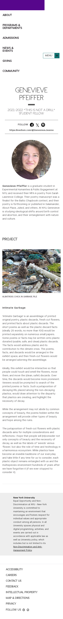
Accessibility (14, 569)
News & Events (8, 49)
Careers (11, 575)
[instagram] (43, 125)
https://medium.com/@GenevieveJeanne (31, 130)
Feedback (12, 586)
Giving (7, 61)
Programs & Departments (12, 26)
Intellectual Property (21, 592)
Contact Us (14, 581)
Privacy (11, 603)
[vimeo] (24, 610)
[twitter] (37, 125)
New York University (24, 497)
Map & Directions (18, 598)
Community (11, 71)
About (7, 15)
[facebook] (32, 125)
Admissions (11, 38)
